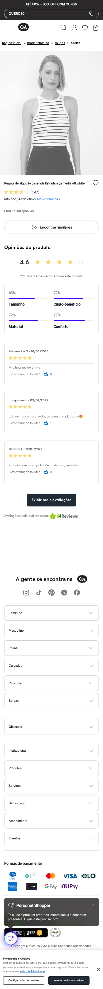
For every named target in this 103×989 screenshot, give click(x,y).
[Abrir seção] (60, 613)
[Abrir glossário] (58, 727)
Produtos (15, 768)
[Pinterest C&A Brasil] (51, 593)
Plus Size (15, 683)
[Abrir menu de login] (74, 27)
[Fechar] (98, 969)
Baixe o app (17, 803)
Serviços (15, 786)
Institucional (17, 751)
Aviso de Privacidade (32, 971)
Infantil (13, 648)
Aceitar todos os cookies (69, 980)
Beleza (13, 701)
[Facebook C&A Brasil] (77, 593)
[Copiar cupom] (91, 13)
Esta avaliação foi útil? (24, 374)
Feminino (15, 613)
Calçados (15, 665)
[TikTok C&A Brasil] (39, 593)
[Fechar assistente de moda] (93, 905)
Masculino (16, 630)
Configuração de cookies (23, 980)
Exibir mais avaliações (51, 500)
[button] (63, 27)
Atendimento (18, 821)
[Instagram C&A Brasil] (26, 593)
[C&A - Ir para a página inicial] (23, 27)
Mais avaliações (48, 199)
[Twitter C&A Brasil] (64, 593)
